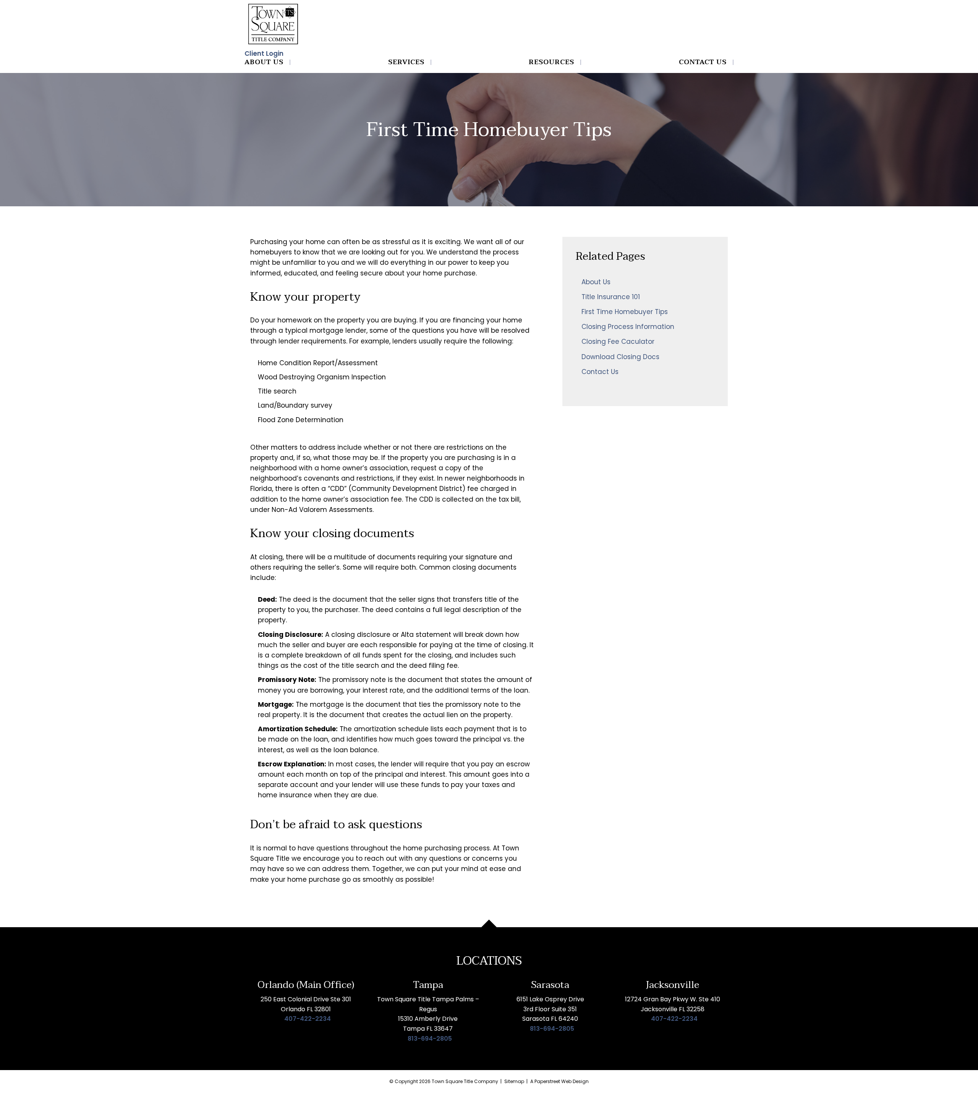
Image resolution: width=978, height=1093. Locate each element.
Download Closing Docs (620, 356)
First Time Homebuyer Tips (624, 311)
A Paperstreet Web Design (559, 1081)
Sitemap (514, 1081)
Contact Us (703, 62)
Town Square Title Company (465, 1081)
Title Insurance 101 (610, 296)
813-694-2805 (430, 1038)
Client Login (263, 53)
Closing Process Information (627, 326)
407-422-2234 (307, 1018)
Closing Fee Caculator (617, 341)
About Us (263, 62)
